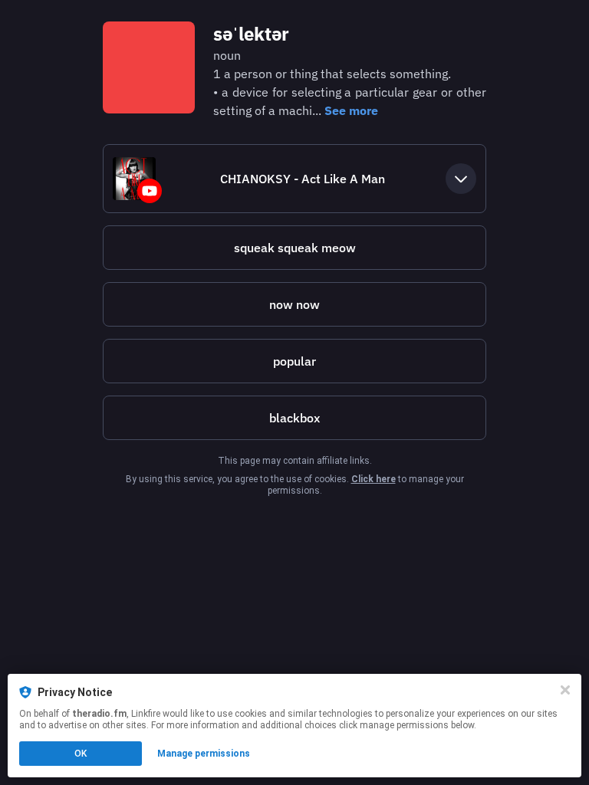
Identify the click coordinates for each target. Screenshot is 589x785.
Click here (373, 479)
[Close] (565, 690)
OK (80, 753)
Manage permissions (203, 753)
